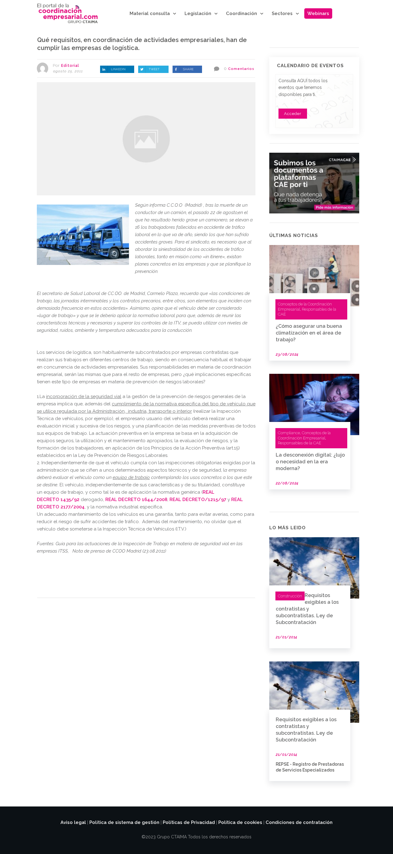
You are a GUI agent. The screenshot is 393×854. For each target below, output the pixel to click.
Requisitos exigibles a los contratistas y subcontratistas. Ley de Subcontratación (307, 608)
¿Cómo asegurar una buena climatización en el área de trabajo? (309, 333)
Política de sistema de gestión (124, 822)
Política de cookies (240, 822)
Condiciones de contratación (299, 822)
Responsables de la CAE (299, 443)
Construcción (290, 596)
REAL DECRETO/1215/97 (197, 499)
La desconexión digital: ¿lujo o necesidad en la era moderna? (310, 461)
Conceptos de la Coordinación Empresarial (304, 435)
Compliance (289, 433)
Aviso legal (73, 822)
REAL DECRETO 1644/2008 (136, 499)
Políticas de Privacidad (189, 822)
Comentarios (241, 69)
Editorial (70, 65)
